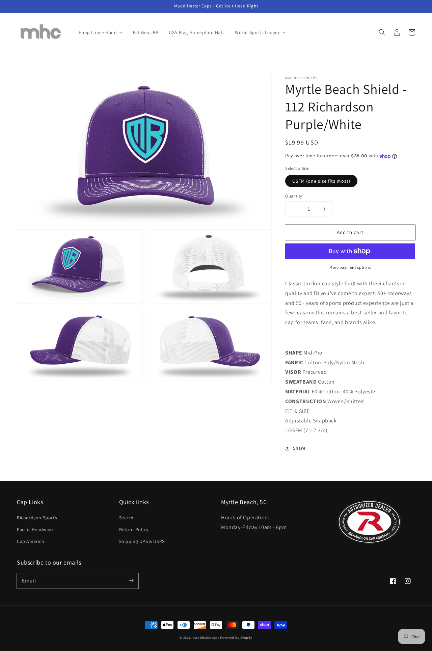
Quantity (293, 196)
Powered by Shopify (236, 637)
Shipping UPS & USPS (142, 541)
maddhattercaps (206, 637)
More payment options (350, 267)
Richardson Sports (37, 518)
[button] (382, 32)
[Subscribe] (131, 580)
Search (126, 518)
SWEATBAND (301, 381)
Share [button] (299, 448)
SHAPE (293, 352)
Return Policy (133, 529)
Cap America (30, 541)
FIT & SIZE (297, 411)
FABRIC (294, 362)
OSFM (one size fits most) (321, 181)
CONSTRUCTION (305, 401)
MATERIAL (297, 391)
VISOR (293, 371)
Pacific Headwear (35, 529)
